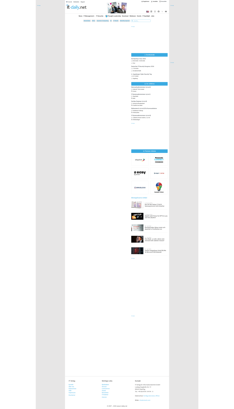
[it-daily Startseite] (79, 7)
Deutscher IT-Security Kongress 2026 (142, 66)
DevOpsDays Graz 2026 (138, 59)
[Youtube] (166, 11)
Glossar (104, 386)
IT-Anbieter (105, 394)
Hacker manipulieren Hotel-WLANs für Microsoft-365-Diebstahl (155, 251)
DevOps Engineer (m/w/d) (139, 101)
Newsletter (105, 392)
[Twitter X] (162, 11)
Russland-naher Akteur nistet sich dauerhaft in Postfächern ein (155, 228)
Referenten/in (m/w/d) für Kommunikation (144, 108)
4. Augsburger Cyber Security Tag (141, 74)
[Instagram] (155, 11)
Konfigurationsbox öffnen (152, 396)
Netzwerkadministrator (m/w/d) (141, 87)
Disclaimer (72, 395)
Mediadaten (105, 384)
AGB (70, 390)
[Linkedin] (151, 11)
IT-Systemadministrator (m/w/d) (141, 115)
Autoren (104, 397)
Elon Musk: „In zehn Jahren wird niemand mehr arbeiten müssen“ (154, 239)
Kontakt (71, 384)
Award (104, 390)
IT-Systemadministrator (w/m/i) (140, 94)
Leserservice (106, 388)
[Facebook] (158, 11)
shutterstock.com (144, 400)
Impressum (72, 392)
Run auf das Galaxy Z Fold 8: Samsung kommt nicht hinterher (154, 205)
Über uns (71, 386)
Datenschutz (72, 388)
